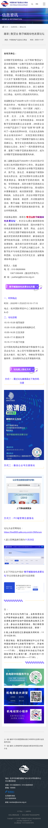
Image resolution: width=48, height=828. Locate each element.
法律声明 (28, 811)
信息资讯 (14, 27)
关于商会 (20, 811)
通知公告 (23, 27)
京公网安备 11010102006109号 (24, 823)
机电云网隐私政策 (14, 815)
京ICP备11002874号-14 (24, 821)
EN (37, 4)
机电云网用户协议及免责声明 (30, 815)
